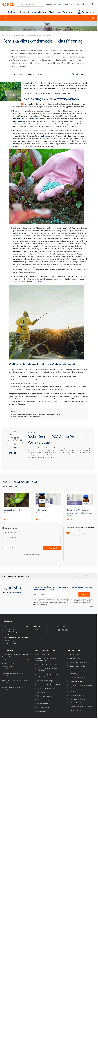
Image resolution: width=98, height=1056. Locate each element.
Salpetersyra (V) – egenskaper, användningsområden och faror (80, 511)
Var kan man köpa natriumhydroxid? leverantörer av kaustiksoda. (47, 675)
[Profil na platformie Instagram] (66, 630)
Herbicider (17, 111)
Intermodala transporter (44, 700)
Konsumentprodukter (39, 12)
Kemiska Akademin (75, 711)
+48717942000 (33, 630)
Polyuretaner (67, 12)
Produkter (12, 12)
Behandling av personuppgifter (79, 662)
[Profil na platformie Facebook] (58, 630)
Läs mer (6, 519)
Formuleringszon (88, 12)
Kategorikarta (74, 691)
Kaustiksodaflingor (43, 707)
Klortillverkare (41, 711)
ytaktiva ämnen (18, 236)
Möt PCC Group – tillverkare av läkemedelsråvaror (45, 659)
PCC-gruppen (51, 4)
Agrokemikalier (24, 264)
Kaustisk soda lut (42, 704)
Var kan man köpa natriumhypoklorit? (48, 684)
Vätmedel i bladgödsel (13, 510)
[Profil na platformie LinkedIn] (62, 630)
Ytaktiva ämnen (55, 12)
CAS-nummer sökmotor (77, 695)
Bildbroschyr (73, 674)
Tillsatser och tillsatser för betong (47, 665)
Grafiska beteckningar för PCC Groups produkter (80, 686)
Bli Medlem (84, 594)
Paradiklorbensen (46, 136)
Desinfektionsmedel (43, 655)
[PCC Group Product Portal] (8, 4)
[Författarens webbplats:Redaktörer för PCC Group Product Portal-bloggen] (15, 439)
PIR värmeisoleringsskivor (45, 696)
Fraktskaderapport (75, 670)
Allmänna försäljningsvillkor (78, 666)
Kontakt (77, 4)
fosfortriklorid (33, 119)
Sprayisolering (41, 692)
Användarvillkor (74, 655)
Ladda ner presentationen (78, 678)
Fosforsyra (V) (41, 510)
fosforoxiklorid (18, 119)
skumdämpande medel (60, 236)
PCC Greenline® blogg (76, 703)
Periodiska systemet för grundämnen (81, 707)
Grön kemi (68, 4)
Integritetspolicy (75, 658)
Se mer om (33, 463)
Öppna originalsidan (23, 576)
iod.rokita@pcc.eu (14, 643)
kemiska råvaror (79, 124)
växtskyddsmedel (81, 399)
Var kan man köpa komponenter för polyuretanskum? (47, 669)
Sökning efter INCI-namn (77, 699)
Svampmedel (28, 104)
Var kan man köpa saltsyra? (45, 681)
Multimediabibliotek (76, 681)
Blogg (60, 4)
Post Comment (52, 548)
